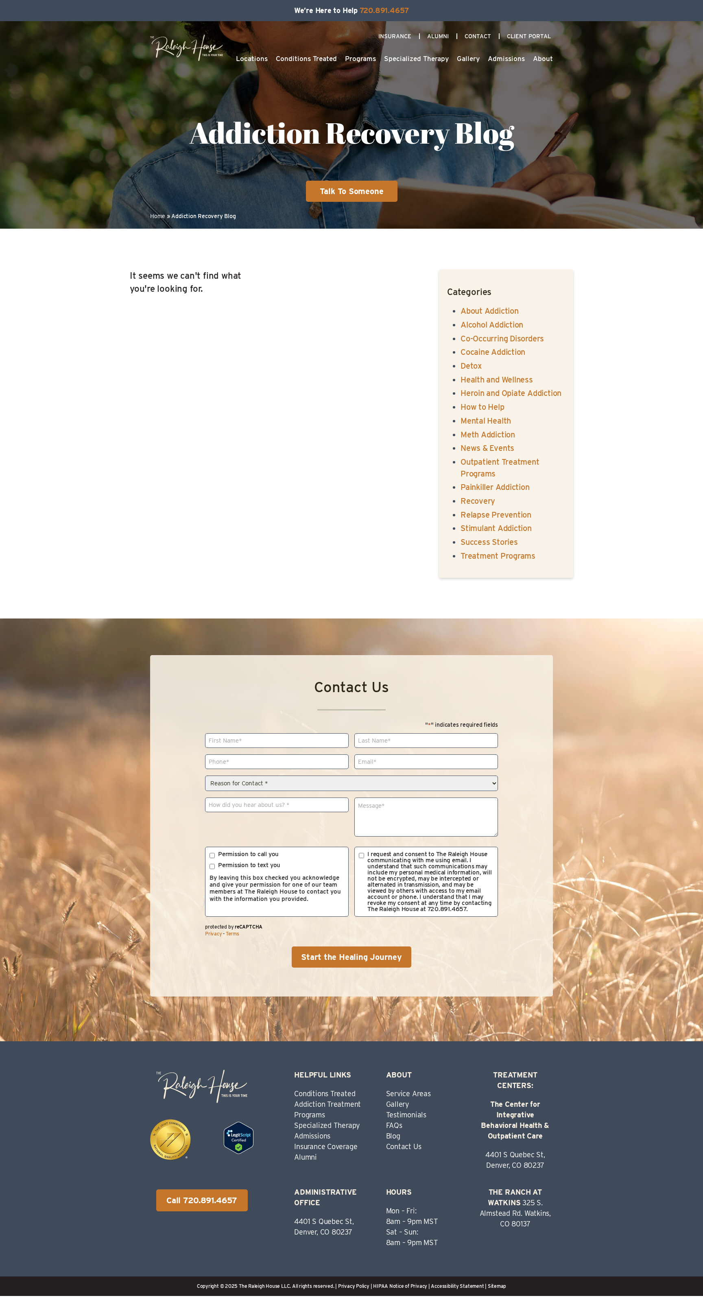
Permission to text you (249, 865)
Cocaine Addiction (493, 352)
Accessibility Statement (457, 1286)
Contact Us (403, 1146)
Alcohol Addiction (492, 325)
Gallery (468, 59)
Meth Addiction (488, 434)
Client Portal (529, 36)
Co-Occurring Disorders (502, 338)
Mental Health (486, 421)
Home (157, 216)
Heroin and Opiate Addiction (511, 393)
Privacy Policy (353, 1286)
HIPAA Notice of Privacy (400, 1286)
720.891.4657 (384, 10)
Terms (232, 934)
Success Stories (489, 542)
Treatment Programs (498, 556)
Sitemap (497, 1286)
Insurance (394, 36)
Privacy (213, 934)
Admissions (506, 59)
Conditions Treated (306, 59)
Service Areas (408, 1093)
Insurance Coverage (325, 1146)
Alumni (438, 36)
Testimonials (406, 1114)
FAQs (394, 1125)
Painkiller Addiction (495, 487)
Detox (471, 366)
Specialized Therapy (416, 59)
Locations (252, 59)
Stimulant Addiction (496, 528)
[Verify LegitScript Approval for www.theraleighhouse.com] (238, 1150)
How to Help (482, 407)
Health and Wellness (497, 380)
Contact (478, 36)
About (543, 59)
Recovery (478, 501)
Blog (393, 1136)
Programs (360, 59)
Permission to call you (248, 854)
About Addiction (490, 311)
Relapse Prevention (496, 515)
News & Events (487, 448)
